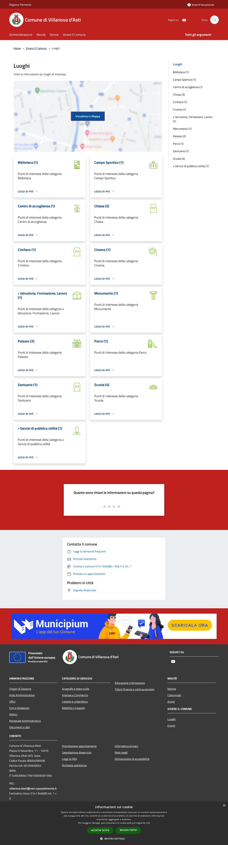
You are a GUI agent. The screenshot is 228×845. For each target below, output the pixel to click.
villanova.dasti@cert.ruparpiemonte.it (33, 788)
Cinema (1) (179, 109)
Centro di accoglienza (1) (187, 87)
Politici (13, 714)
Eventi (171, 725)
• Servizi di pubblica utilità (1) (191, 166)
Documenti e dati (19, 727)
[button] (114, 838)
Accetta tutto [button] (100, 830)
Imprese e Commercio (75, 695)
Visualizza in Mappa (88, 116)
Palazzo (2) (179, 136)
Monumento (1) (182, 129)
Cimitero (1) (180, 102)
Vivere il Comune (36, 48)
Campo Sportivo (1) (184, 79)
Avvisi (171, 701)
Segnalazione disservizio (76, 752)
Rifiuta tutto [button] (128, 830)
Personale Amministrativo (25, 721)
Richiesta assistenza (74, 765)
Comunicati (174, 695)
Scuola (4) (179, 158)
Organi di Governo (20, 689)
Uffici (12, 701)
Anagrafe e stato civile (75, 689)
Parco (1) (178, 143)
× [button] (224, 805)
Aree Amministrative (22, 695)
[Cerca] (214, 19)
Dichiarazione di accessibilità (132, 759)
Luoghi (171, 719)
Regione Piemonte (20, 4)
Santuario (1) (181, 151)
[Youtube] (182, 19)
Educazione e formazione (130, 683)
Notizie (171, 689)
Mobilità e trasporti (73, 708)
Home (17, 48)
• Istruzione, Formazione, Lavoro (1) (192, 119)
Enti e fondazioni (19, 708)
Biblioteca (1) (181, 72)
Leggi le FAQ (69, 759)
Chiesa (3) (179, 94)
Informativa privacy (126, 746)
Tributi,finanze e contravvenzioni (134, 689)
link (148, 822)
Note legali (121, 752)
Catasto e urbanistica (75, 701)
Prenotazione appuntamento (79, 746)
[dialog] (114, 823)
